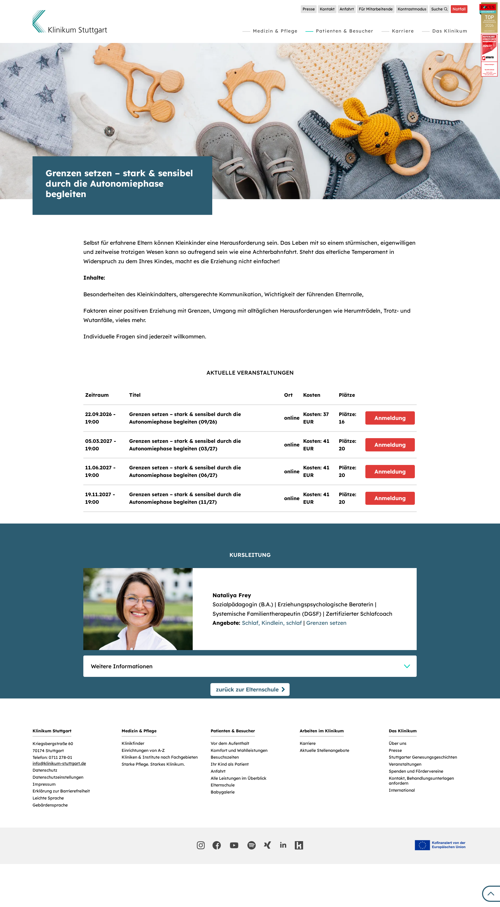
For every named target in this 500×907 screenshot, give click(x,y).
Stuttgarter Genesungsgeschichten (423, 757)
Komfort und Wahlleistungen (239, 750)
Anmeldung (390, 417)
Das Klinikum (449, 31)
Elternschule (223, 785)
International (402, 790)
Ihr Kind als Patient (230, 764)
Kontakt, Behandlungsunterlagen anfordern (421, 781)
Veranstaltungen (405, 764)
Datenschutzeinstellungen (58, 777)
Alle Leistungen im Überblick (238, 778)
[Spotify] (251, 845)
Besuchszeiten (225, 757)
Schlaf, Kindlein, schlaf (272, 622)
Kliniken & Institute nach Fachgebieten (160, 757)
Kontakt (327, 9)
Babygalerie (223, 792)
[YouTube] (234, 845)
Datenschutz (45, 770)
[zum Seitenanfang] (491, 894)
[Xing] (267, 845)
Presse (309, 9)
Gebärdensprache (50, 805)
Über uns (398, 743)
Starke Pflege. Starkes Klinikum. (153, 764)
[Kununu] (299, 845)
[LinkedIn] (283, 845)
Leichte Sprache (48, 798)
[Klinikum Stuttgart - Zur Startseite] (70, 22)
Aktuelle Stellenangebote (324, 750)
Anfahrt (347, 9)
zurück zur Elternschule (247, 689)
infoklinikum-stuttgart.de (59, 763)
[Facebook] (217, 845)
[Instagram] (201, 845)
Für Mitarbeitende (376, 9)
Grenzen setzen (326, 622)
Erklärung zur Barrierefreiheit (61, 791)
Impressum (44, 784)
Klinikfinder (133, 743)
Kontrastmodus (412, 9)
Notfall (459, 9)
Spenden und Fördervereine (416, 771)
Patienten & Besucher (344, 31)
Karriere (403, 31)
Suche (437, 9)
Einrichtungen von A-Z (143, 750)
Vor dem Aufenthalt (230, 743)
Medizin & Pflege (275, 31)
